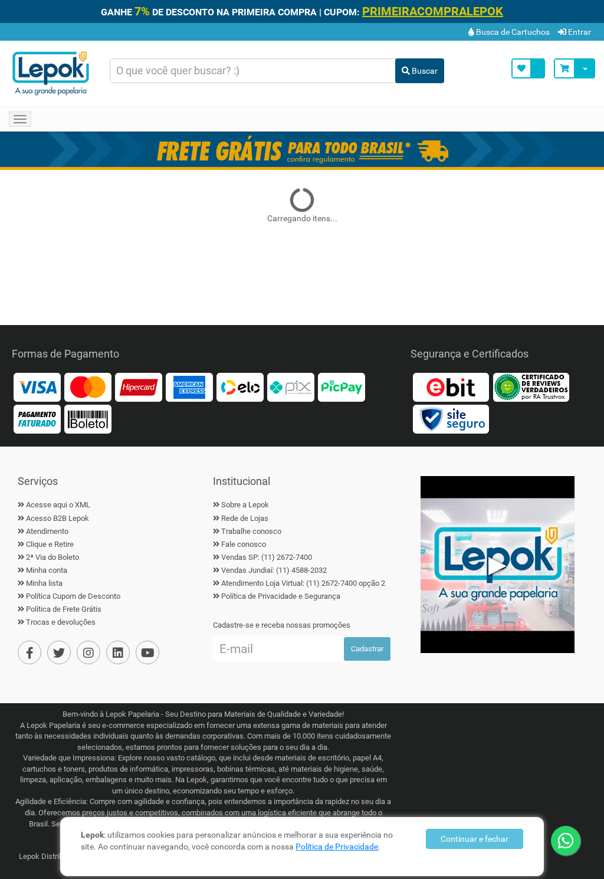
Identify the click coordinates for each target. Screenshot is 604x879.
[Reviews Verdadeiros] (531, 386)
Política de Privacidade (337, 846)
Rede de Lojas (244, 518)
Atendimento (47, 531)
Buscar (424, 71)
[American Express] (189, 386)
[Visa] (37, 386)
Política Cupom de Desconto (73, 596)
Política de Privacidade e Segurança (280, 596)
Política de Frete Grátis (63, 609)
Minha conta (46, 570)
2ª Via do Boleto (52, 557)
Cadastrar (367, 648)
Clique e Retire (50, 544)
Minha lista (44, 583)
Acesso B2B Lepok (57, 518)
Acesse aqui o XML (58, 504)
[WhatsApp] (565, 840)
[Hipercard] (138, 386)
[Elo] (240, 386)
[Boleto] (87, 418)
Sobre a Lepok (245, 504)
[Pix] (290, 386)
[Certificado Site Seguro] (450, 418)
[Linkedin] (118, 652)
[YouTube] (147, 652)
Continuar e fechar (474, 839)
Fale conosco (243, 544)
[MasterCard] (87, 386)
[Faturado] (37, 418)
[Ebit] (450, 386)
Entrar (578, 32)
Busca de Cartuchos (512, 32)
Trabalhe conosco (251, 531)
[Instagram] (88, 652)
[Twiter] (59, 652)
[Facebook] (29, 652)
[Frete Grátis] (302, 149)
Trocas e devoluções (61, 622)
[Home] (50, 74)
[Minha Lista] (528, 68)
